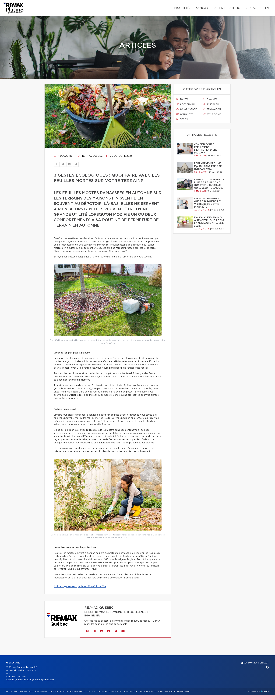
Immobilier (212, 104)
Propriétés (182, 8)
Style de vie (213, 114)
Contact (252, 8)
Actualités (186, 114)
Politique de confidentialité (123, 691)
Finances (211, 99)
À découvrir (65, 156)
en (267, 8)
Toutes (183, 99)
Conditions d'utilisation (151, 691)
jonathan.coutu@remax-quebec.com (35, 680)
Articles (202, 8)
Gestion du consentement (178, 691)
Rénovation (213, 109)
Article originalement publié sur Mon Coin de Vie (80, 586)
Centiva (266, 691)
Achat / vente (188, 109)
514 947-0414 (19, 677)
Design (183, 119)
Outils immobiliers (227, 8)
